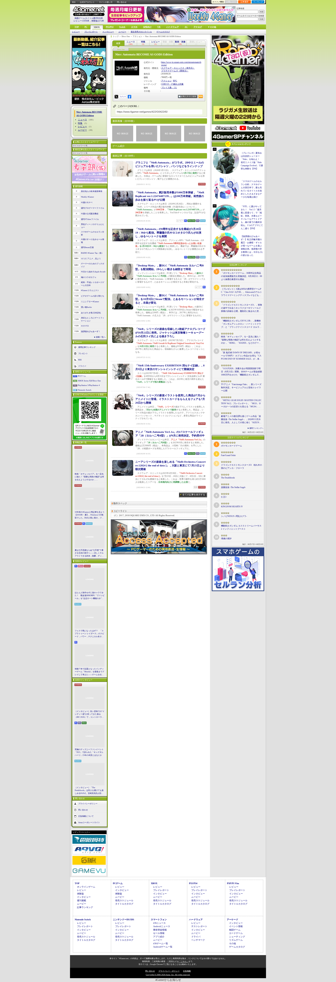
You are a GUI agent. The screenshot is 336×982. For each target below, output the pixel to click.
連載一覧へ (101, 337)
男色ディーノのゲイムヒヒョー (92, 225)
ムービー (122, 32)
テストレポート (199, 926)
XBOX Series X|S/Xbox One (89, 381)
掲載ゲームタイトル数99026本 (89, 18)
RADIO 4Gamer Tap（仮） (92, 253)
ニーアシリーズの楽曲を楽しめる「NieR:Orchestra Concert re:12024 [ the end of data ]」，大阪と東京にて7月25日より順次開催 (170, 465)
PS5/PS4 (109, 27)
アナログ (198, 27)
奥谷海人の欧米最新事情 (91, 191)
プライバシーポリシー (87, 803)
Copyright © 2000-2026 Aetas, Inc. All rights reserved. (168, 975)
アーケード (232, 919)
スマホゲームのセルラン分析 (92, 233)
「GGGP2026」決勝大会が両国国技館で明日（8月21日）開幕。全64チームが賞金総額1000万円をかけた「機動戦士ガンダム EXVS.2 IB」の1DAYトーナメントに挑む (241, 371)
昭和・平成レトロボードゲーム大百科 (92, 283)
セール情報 (158, 933)
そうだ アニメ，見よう (91, 258)
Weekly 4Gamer (87, 197)
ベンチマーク (198, 940)
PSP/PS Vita (233, 883)
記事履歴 (244, 2)
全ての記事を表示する (193, 494)
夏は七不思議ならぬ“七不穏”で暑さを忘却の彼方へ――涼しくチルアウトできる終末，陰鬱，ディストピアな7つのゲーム (89, 553)
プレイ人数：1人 (169, 87)
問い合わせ (122, 2)
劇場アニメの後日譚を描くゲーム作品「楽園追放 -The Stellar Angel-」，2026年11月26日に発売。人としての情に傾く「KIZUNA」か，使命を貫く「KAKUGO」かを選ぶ (241, 419)
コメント (123, 97)
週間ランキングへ (256, 428)
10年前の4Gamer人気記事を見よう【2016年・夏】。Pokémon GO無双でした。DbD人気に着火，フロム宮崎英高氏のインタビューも (89, 515)
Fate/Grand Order (228, 455)
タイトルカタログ (124, 903)
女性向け (147, 27)
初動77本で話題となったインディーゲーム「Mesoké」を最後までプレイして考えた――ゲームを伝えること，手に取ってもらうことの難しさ (89, 672)
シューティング (237, 936)
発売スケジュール (124, 900)
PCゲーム (82, 376)
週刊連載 (81, 900)
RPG (175, 81)
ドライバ (82, 366)
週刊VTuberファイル (90, 219)
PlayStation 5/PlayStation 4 (89, 385)
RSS (73, 2)
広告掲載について (86, 816)
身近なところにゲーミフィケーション (92, 319)
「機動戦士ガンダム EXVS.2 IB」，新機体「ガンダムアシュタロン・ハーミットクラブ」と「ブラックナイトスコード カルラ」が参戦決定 (241, 324)
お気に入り (231, 2)
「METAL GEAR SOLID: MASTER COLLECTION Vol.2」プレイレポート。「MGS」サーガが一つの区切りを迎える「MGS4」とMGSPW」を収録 (241, 403)
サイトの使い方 (106, 2)
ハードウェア (172, 27)
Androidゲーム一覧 (162, 946)
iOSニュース (159, 923)
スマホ (134, 27)
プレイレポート (91, 32)
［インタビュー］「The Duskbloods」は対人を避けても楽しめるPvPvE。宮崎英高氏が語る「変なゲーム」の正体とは (89, 790)
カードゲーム (236, 933)
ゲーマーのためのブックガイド (92, 265)
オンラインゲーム (86, 887)
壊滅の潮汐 (226, 538)
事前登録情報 (160, 930)
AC (186, 27)
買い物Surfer (86, 307)
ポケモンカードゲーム (231, 446)
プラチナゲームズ (169, 71)
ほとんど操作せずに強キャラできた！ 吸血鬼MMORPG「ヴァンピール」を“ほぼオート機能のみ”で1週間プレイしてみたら (89, 596)
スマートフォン (159, 919)
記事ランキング (85, 907)
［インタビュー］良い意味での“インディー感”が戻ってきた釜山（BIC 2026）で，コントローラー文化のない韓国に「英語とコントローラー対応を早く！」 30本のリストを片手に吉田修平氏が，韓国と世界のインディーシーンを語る (89, 714)
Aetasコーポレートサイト (89, 822)
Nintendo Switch (84, 390)
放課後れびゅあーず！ (90, 331)
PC (86, 27)
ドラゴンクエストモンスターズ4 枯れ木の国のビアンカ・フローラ (241, 466)
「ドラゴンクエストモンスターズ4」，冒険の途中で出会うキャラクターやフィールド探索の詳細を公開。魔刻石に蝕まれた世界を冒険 (241, 308)
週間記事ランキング (87, 347)
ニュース (82, 119)
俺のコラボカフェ (88, 277)
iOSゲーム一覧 (160, 943)
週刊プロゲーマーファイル (92, 208)
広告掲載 (187, 971)
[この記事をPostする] (116, 96)
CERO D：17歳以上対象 (172, 84)
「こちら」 (183, 961)
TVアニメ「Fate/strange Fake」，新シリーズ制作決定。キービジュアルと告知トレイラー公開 (241, 387)
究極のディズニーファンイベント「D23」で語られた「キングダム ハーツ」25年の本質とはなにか (89, 752)
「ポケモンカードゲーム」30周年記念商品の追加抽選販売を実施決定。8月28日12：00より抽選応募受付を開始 (241, 276)
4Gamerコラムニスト (90, 290)
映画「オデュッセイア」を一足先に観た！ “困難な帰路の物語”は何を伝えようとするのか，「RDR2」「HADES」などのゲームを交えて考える (89, 477)
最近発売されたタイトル (141, 32)
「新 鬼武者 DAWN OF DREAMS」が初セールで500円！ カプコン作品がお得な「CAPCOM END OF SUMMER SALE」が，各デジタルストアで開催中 (241, 355)
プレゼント (83, 353)
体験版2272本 (97, 21)
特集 (80, 123)
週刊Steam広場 (87, 247)
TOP (77, 27)
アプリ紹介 (158, 936)
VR (158, 27)
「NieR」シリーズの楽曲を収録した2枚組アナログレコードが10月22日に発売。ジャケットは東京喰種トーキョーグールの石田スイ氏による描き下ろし (170, 333)
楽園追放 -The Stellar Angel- (233, 487)
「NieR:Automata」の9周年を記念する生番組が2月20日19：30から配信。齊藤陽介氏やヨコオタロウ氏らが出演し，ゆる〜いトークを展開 (168, 233)
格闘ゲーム (234, 930)
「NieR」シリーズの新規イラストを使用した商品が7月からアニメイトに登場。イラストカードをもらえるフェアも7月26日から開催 (170, 399)
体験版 (80, 893)
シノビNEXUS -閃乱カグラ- (234, 516)
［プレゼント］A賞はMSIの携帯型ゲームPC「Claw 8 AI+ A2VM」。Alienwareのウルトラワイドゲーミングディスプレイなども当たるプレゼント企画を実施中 (241, 292)
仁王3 (223, 497)
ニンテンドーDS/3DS (123, 919)
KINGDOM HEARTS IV (232, 506)
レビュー (76, 32)
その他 (232, 943)
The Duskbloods (228, 477)
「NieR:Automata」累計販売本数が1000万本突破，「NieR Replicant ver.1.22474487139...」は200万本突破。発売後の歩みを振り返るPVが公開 (169, 196)
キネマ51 (85, 326)
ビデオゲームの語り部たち (92, 296)
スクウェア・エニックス (172, 68)
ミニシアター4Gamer (90, 301)
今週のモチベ (87, 202)
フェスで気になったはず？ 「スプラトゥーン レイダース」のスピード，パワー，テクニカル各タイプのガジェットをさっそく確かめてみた (89, 634)
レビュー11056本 (81, 21)
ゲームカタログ (163, 32)
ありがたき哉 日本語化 (91, 313)
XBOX (97, 27)
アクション (166, 81)
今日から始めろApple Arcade (93, 272)
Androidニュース (161, 926)
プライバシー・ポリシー (169, 971)
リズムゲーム (236, 940)
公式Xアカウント (87, 2)
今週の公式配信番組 (89, 214)
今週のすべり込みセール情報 (92, 240)
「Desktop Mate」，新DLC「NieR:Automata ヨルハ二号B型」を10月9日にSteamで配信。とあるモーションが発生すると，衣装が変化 (169, 299)
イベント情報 (236, 926)
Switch (122, 27)
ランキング (258, 2)
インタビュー (108, 32)
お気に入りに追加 (188, 96)
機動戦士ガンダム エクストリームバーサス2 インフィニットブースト (241, 527)
